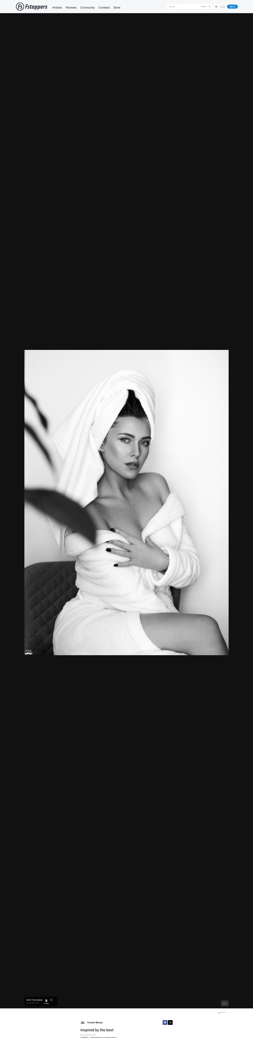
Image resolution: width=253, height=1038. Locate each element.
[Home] (31, 6)
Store (116, 7)
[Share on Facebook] (165, 1022)
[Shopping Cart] (216, 6)
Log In (223, 6)
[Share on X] (170, 1022)
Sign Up (232, 6)
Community (87, 7)
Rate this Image (34, 1000)
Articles (57, 7)
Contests (104, 7)
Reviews (71, 7)
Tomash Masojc (95, 1022)
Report (222, 1012)
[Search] (210, 6)
